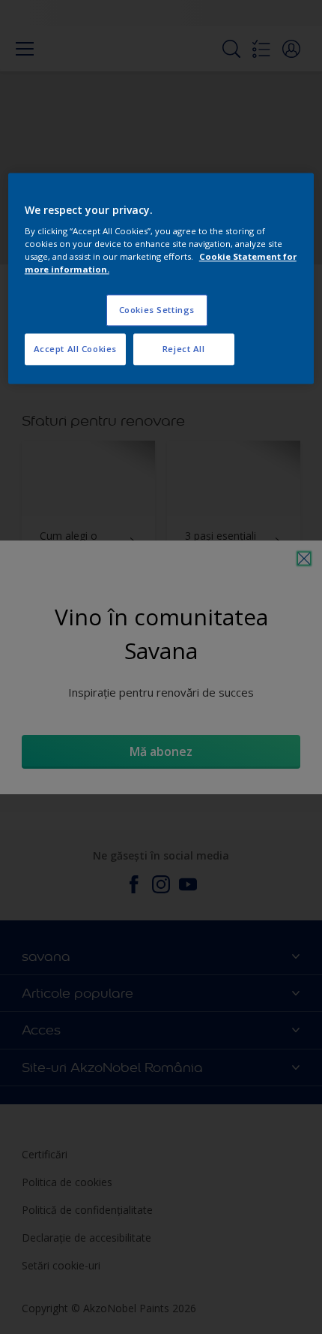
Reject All (183, 349)
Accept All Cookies (75, 349)
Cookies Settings (157, 310)
